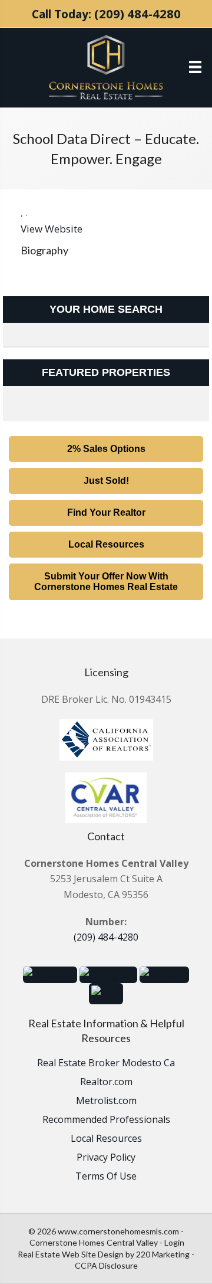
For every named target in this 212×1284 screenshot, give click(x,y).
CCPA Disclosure (106, 1265)
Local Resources (106, 1139)
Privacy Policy (106, 1158)
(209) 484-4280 (137, 13)
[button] (106, 449)
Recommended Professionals (106, 1120)
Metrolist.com (106, 1101)
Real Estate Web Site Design (71, 1254)
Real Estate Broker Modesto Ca (106, 1063)
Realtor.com (106, 1082)
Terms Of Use (106, 1177)
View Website (51, 228)
